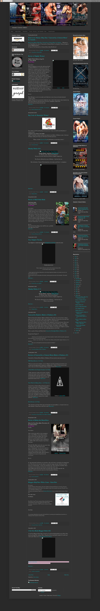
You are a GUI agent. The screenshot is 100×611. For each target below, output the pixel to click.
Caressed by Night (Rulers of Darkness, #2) (83, 217)
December (78, 278)
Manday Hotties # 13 (34, 289)
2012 (76, 332)
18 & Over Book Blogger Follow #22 (39, 531)
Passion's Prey (34, 283)
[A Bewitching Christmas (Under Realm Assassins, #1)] (75, 246)
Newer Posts (31, 574)
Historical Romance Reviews (37, 109)
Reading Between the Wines (50, 242)
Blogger (59, 595)
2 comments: (46, 307)
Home (12, 31)
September (78, 284)
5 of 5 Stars (48, 369)
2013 (76, 277)
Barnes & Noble (62, 453)
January (77, 330)
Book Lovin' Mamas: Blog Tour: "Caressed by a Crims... (82, 297)
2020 (76, 264)
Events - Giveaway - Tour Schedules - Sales (37, 31)
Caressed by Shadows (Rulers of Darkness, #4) (83, 236)
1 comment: (46, 191)
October (77, 282)
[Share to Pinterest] (57, 50)
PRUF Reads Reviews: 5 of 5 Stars (35, 361)
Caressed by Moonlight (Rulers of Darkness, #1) (83, 208)
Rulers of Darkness (42, 349)
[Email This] (51, 50)
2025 (76, 258)
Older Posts (66, 574)
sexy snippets (39, 283)
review (43, 414)
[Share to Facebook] (55, 50)
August (77, 286)
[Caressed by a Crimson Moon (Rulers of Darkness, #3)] (75, 227)
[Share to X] (54, 50)
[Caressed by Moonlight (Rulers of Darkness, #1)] (75, 210)
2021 (76, 262)
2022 (76, 260)
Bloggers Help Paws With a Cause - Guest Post (42, 482)
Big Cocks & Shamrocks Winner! (38, 115)
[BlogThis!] (53, 50)
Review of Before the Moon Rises (38, 420)
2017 (76, 269)
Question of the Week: (32, 561)
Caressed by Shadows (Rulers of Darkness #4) (42, 315)
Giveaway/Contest (35, 144)
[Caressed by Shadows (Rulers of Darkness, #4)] (75, 237)
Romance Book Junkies (47, 491)
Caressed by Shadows (35, 349)
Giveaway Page (44, 139)
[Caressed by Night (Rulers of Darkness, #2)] (75, 218)
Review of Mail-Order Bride (36, 199)
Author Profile (18, 31)
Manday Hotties (34, 193)
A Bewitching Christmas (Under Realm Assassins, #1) (83, 245)
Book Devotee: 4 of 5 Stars (34, 401)
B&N (63, 87)
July (77, 287)
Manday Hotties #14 (34, 149)
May (77, 291)
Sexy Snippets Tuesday (35, 240)
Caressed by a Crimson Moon (37, 52)
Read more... (59, 366)
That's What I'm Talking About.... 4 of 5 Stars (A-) (39, 382)
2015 (76, 273)
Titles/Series (25, 31)
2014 (76, 275)
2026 (76, 256)
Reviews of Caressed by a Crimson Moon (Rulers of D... (81, 316)
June (77, 289)
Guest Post (40, 525)
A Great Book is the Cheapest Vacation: (36, 369)
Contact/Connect (51, 31)
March (77, 295)
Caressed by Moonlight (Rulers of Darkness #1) (56, 331)
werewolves (36, 476)
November (78, 280)
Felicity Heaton (55, 153)
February (78, 328)
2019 (76, 265)
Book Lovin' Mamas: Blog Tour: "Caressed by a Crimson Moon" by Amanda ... (45, 42)
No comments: (46, 50)
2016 (76, 271)
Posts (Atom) (36, 577)
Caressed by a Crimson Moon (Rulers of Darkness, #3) (83, 227)
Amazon (58, 87)
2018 (76, 267)
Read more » (30, 104)
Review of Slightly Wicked (36, 56)
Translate (42, 592)
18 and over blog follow (36, 571)
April (77, 293)
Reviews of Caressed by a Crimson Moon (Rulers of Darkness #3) (48, 355)
